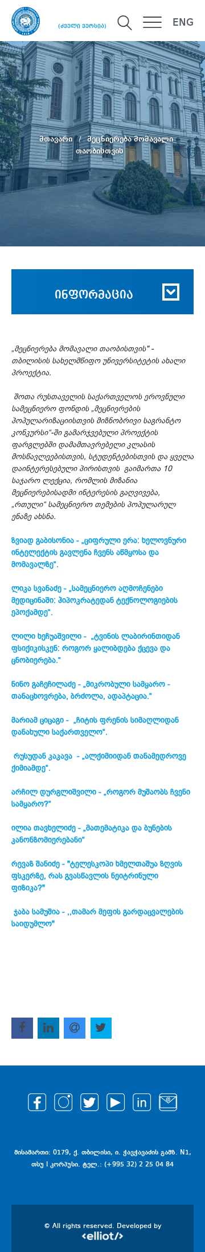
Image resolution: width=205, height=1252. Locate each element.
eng (183, 23)
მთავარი (57, 139)
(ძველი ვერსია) (82, 26)
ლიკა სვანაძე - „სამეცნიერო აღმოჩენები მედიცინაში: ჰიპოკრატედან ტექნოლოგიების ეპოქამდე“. (94, 600)
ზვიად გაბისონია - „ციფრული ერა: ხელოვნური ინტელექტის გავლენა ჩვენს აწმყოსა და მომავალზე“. (98, 552)
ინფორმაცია (94, 295)
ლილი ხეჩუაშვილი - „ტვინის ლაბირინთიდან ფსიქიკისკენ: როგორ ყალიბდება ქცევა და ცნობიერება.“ (95, 648)
